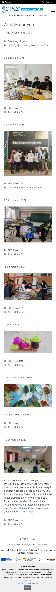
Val (43, 2)
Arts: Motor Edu (39, 45)
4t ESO (11, 45)
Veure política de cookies (28, 583)
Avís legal (5, 550)
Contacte (22, 553)
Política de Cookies (37, 550)
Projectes (18, 108)
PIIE (10, 108)
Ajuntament (23, 45)
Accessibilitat (32, 553)
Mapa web (50, 550)
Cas (47, 2)
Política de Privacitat (18, 550)
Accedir (8, 2)
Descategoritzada (17, 41)
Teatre (39, 187)
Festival (30, 187)
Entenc (27, 588)
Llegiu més (27, 511)
